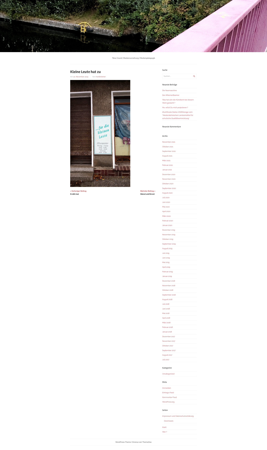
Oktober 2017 (167, 346)
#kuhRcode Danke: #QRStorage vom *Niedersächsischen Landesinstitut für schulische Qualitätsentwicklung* (177, 115)
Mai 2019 (165, 262)
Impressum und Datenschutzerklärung (178, 416)
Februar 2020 (167, 221)
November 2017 (168, 341)
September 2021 (169, 151)
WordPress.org (168, 402)
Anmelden (166, 388)
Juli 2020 (165, 197)
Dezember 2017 (168, 336)
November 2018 (168, 285)
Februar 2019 (167, 272)
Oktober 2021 (167, 147)
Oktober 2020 (167, 184)
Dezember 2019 (168, 230)
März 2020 (166, 216)
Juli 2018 (165, 304)
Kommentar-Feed (169, 397)
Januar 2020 (167, 225)
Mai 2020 (166, 207)
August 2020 (167, 193)
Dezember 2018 (168, 281)
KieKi (164, 427)
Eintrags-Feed (168, 393)
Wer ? (164, 432)
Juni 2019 (166, 258)
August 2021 (167, 156)
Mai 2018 (165, 313)
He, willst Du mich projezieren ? (175, 107)
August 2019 (167, 248)
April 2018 (166, 318)
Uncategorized (168, 374)
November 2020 (168, 179)
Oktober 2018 (167, 290)
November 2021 (168, 142)
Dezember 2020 (168, 174)
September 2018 (169, 295)
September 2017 (169, 350)
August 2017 (167, 355)
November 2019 (168, 235)
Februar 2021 (167, 165)
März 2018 (166, 323)
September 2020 (169, 188)
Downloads (168, 421)
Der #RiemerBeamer (170, 95)
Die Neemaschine (169, 90)
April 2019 (166, 267)
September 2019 (169, 244)
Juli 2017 (165, 360)
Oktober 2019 (167, 239)
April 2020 (166, 211)
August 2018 (167, 299)
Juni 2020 (166, 202)
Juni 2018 (166, 309)
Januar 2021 (167, 170)
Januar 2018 (167, 332)
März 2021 (166, 160)
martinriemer (101, 77)
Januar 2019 (167, 276)
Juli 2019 (165, 253)
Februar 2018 (167, 327)
